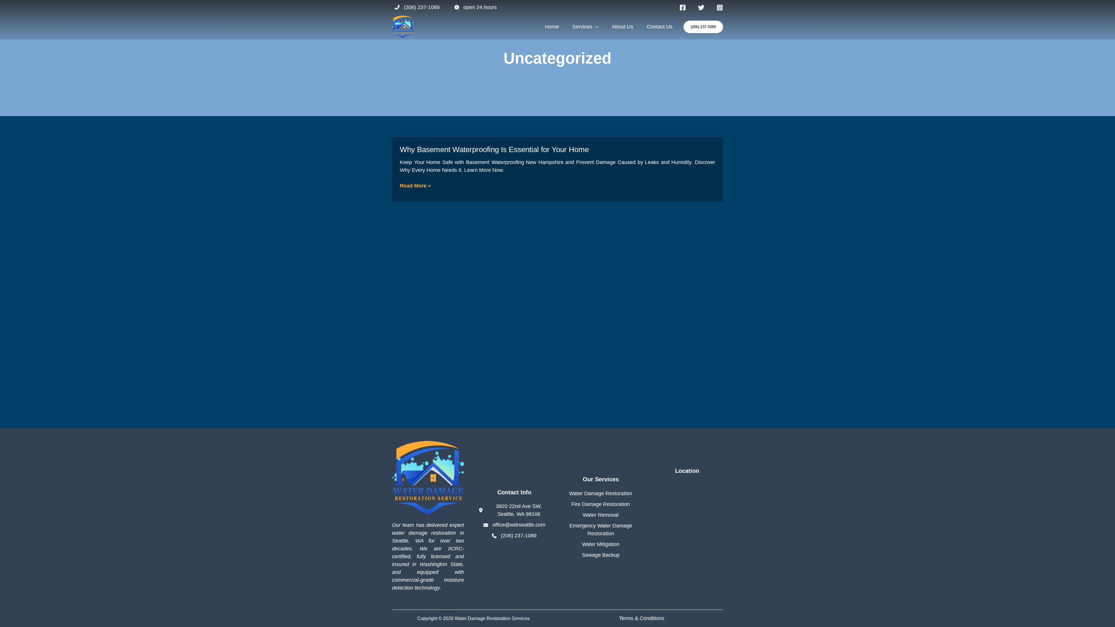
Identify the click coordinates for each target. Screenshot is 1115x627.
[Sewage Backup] (601, 555)
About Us (622, 27)
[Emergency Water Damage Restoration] (601, 530)
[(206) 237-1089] (417, 7)
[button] (703, 27)
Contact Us (659, 27)
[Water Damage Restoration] (600, 494)
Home (552, 27)
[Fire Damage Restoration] (600, 504)
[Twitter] (701, 7)
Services (582, 27)
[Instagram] (720, 7)
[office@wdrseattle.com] (514, 525)
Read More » (415, 186)
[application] (595, 27)
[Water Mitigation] (600, 544)
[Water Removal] (600, 515)
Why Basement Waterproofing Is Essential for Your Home (494, 149)
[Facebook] (682, 7)
